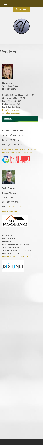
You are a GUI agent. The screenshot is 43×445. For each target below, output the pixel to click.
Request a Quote (21, 9)
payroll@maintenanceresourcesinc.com (19, 150)
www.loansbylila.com (11, 113)
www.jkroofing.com (10, 212)
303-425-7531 (15, 207)
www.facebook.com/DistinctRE (16, 256)
